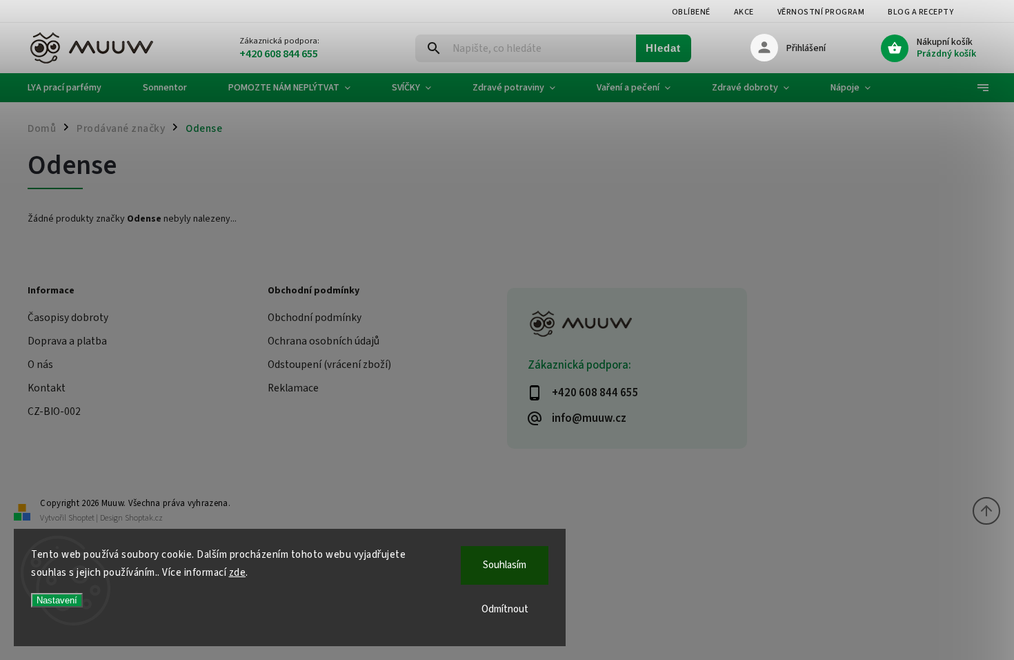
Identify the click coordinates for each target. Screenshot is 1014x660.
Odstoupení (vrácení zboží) (329, 364)
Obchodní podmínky (314, 317)
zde (237, 572)
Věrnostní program (821, 12)
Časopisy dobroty (68, 317)
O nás (40, 364)
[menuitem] (75, 87)
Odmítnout (504, 609)
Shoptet (81, 518)
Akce (744, 12)
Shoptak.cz (144, 518)
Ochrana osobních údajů (323, 341)
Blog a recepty (920, 12)
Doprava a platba (67, 341)
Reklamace (293, 388)
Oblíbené (691, 12)
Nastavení (57, 600)
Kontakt (47, 388)
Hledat (663, 48)
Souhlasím (504, 565)
